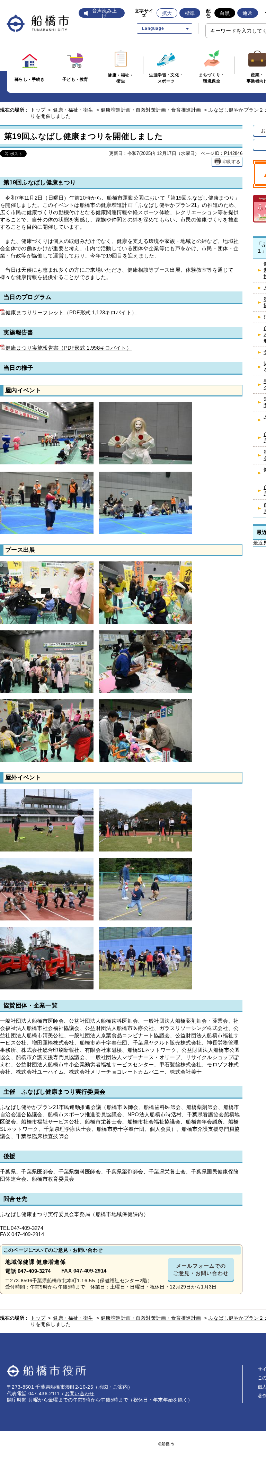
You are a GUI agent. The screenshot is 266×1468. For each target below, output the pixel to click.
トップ (38, 110)
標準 (190, 13)
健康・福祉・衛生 (73, 110)
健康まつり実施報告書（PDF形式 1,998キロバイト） (69, 348)
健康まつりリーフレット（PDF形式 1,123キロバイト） (71, 312)
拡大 (167, 13)
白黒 (225, 13)
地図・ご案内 (113, 1387)
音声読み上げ (104, 13)
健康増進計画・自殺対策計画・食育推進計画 (151, 110)
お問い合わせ (80, 1393)
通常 (247, 13)
